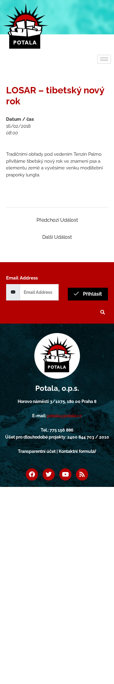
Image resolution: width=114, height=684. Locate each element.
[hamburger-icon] (104, 59)
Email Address (22, 278)
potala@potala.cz (64, 415)
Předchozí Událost (57, 220)
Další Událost (57, 237)
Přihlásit (92, 294)
